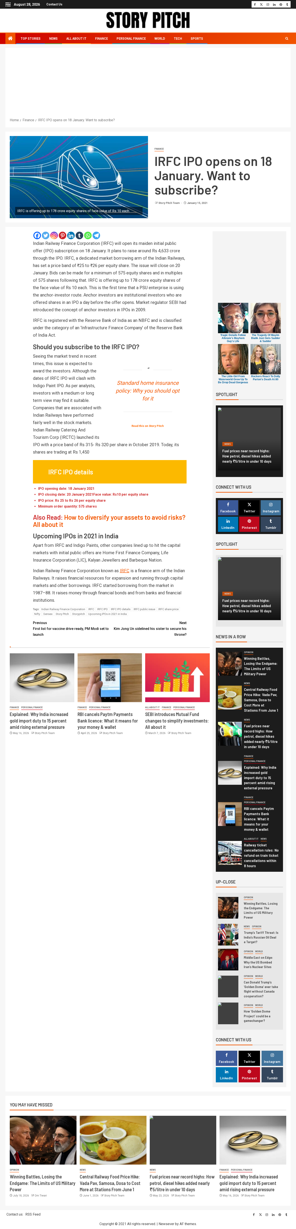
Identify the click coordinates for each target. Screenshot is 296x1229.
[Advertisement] (148, 84)
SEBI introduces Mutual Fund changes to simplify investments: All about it (177, 720)
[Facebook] (37, 235)
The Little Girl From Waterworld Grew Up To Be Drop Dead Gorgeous (233, 379)
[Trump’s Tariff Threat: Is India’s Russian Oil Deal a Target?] (228, 935)
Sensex (47, 614)
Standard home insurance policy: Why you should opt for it (147, 391)
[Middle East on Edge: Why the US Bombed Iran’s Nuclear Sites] (228, 959)
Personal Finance (131, 38)
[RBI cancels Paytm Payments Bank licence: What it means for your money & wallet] (110, 677)
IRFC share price (168, 609)
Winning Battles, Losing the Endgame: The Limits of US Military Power (261, 666)
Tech (178, 38)
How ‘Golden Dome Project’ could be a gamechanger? (257, 1016)
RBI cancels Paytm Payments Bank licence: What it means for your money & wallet (108, 720)
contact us (54, 4)
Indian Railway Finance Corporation (63, 609)
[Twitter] (45, 235)
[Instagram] (54, 235)
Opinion (248, 652)
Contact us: (15, 1214)
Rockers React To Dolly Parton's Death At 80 (265, 378)
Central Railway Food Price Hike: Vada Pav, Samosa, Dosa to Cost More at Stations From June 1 (261, 700)
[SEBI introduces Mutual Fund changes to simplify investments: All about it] (177, 677)
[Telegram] (96, 235)
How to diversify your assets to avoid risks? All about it (109, 520)
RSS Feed (33, 1214)
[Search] (286, 38)
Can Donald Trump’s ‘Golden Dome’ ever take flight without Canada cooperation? (261, 989)
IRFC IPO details (120, 609)
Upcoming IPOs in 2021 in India (107, 614)
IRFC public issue (144, 609)
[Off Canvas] (8, 4)
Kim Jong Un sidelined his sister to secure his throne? (150, 629)
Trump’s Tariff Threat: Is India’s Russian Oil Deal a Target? (261, 937)
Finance (101, 38)
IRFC (124, 570)
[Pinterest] (62, 235)
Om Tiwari (41, 1195)
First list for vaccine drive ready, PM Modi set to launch (71, 629)
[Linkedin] (71, 235)
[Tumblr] (79, 235)
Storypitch (78, 614)
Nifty (37, 614)
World (160, 38)
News (53, 38)
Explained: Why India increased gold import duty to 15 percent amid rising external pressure (39, 720)
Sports (197, 38)
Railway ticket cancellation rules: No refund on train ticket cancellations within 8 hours (261, 855)
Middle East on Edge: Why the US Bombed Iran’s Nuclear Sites (258, 962)
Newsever (166, 1224)
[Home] (10, 39)
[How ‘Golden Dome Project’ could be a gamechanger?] (228, 1013)
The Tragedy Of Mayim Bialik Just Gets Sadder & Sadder (265, 338)
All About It (76, 38)
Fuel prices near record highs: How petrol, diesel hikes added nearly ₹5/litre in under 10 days (261, 736)
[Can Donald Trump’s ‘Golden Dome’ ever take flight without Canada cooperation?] (228, 986)
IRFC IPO (102, 609)
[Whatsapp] (88, 235)
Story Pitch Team (169, 203)
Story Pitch (62, 614)
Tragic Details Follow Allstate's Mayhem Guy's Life (233, 338)
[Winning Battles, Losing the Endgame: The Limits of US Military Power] (230, 664)
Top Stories (31, 38)
